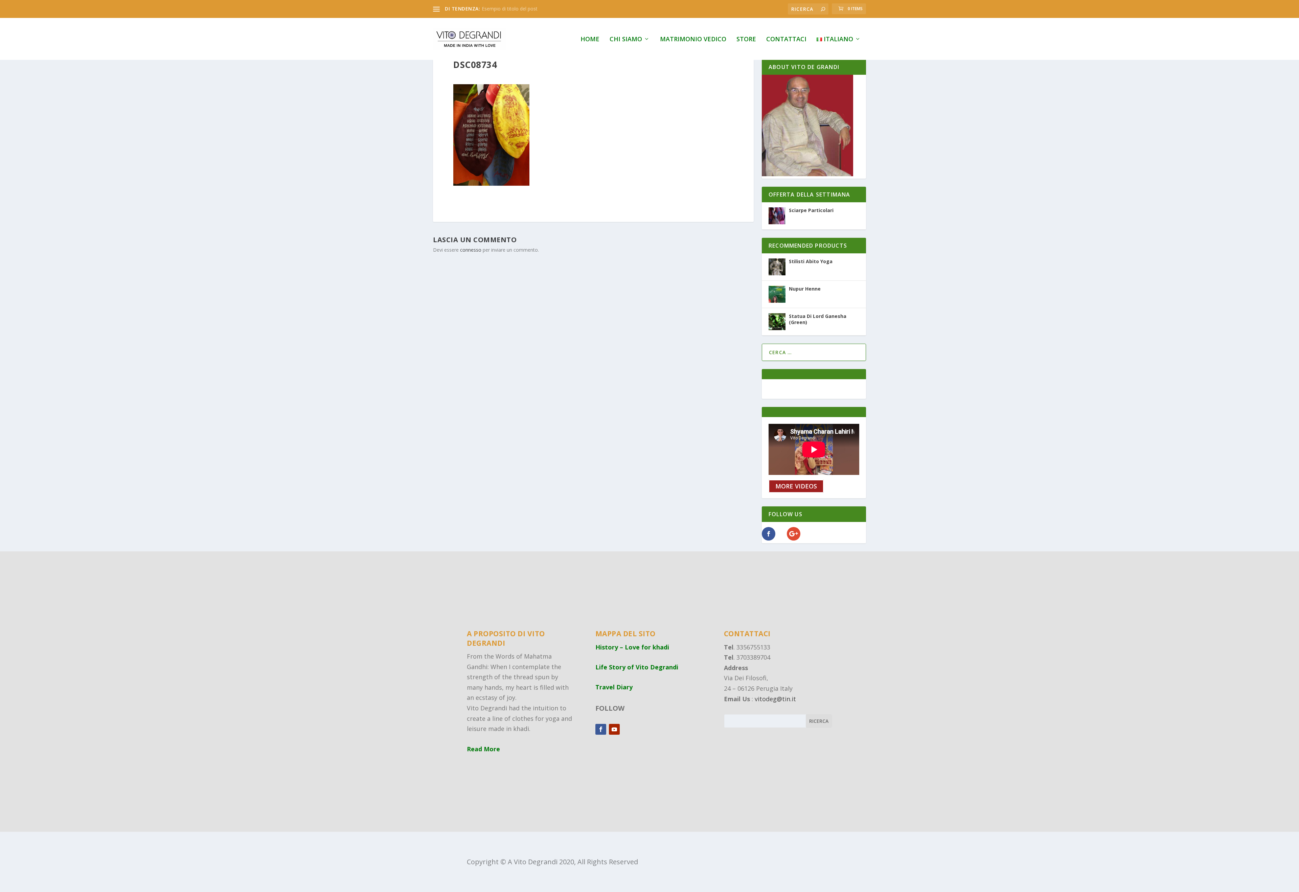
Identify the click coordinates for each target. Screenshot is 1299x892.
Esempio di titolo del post (510, 8)
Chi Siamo (626, 39)
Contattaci (786, 39)
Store (746, 39)
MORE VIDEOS (796, 486)
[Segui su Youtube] (614, 729)
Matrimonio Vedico (693, 39)
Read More (483, 749)
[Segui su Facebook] (600, 729)
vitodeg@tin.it (775, 699)
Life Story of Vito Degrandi (636, 667)
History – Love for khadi (632, 647)
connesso (470, 250)
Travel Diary (614, 687)
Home (589, 39)
